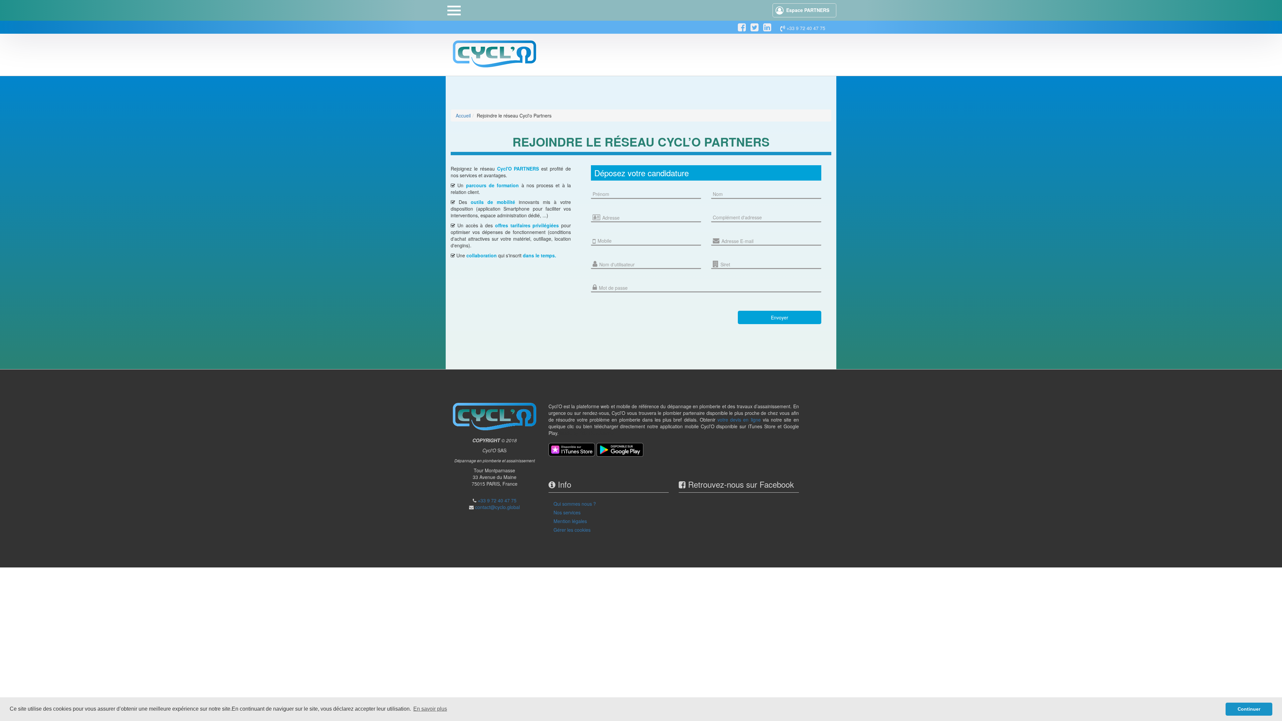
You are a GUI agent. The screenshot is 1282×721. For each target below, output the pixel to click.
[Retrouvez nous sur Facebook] (742, 27)
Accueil (463, 115)
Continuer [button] (1249, 709)
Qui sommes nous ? (575, 503)
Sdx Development (598, 433)
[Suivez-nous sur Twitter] (755, 27)
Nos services (567, 512)
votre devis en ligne (739, 419)
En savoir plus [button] (430, 709)
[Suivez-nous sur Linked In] (767, 27)
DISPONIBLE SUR (771, 43)
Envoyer (779, 317)
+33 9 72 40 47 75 (805, 28)
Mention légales (570, 521)
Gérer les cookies (572, 529)
